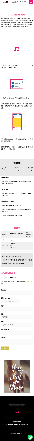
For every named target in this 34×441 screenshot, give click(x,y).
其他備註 (3, 337)
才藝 (3, 314)
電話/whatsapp (6, 298)
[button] (17, 433)
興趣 (2, 322)
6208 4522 (29, 281)
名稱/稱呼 (4, 290)
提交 (5, 348)
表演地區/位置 (5, 329)
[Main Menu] (31, 2)
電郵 (2, 306)
